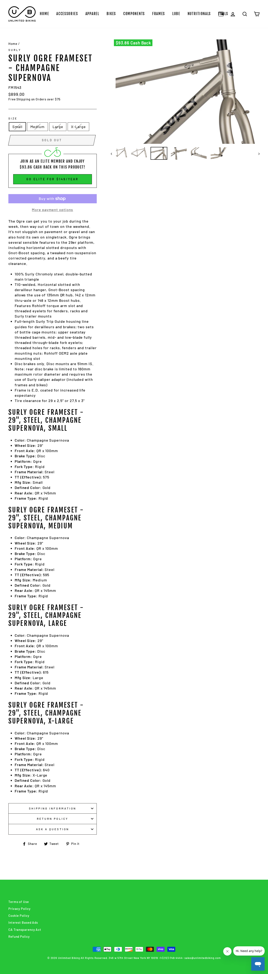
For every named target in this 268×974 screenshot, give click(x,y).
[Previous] (113, 153)
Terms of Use (18, 902)
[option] (185, 91)
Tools (223, 14)
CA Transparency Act (24, 929)
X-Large (78, 126)
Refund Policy (19, 936)
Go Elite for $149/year (52, 179)
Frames (158, 14)
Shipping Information (52, 808)
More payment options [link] (52, 209)
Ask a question (52, 829)
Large (58, 126)
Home (44, 14)
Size (12, 118)
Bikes (111, 14)
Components (134, 14)
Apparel (92, 14)
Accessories (67, 14)
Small (17, 126)
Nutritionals (199, 14)
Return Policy (52, 818)
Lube (176, 14)
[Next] (257, 153)
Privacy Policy (19, 908)
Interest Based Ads (23, 922)
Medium (37, 126)
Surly (14, 50)
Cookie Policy (18, 915)
